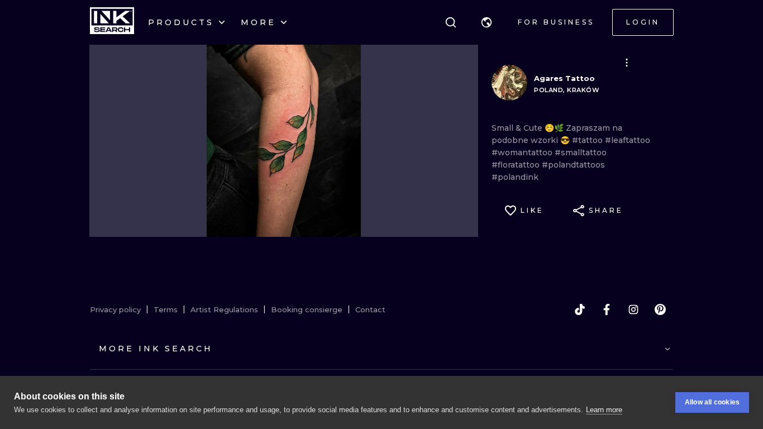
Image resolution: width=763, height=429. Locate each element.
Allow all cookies (712, 402)
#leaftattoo (627, 140)
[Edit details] (626, 62)
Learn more (604, 410)
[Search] (450, 22)
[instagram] (633, 309)
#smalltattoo (581, 152)
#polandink (515, 177)
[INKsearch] (112, 22)
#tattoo (588, 140)
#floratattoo (517, 165)
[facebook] (606, 309)
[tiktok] (579, 309)
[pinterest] (660, 309)
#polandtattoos (573, 165)
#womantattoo (523, 152)
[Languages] (486, 22)
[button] (486, 22)
